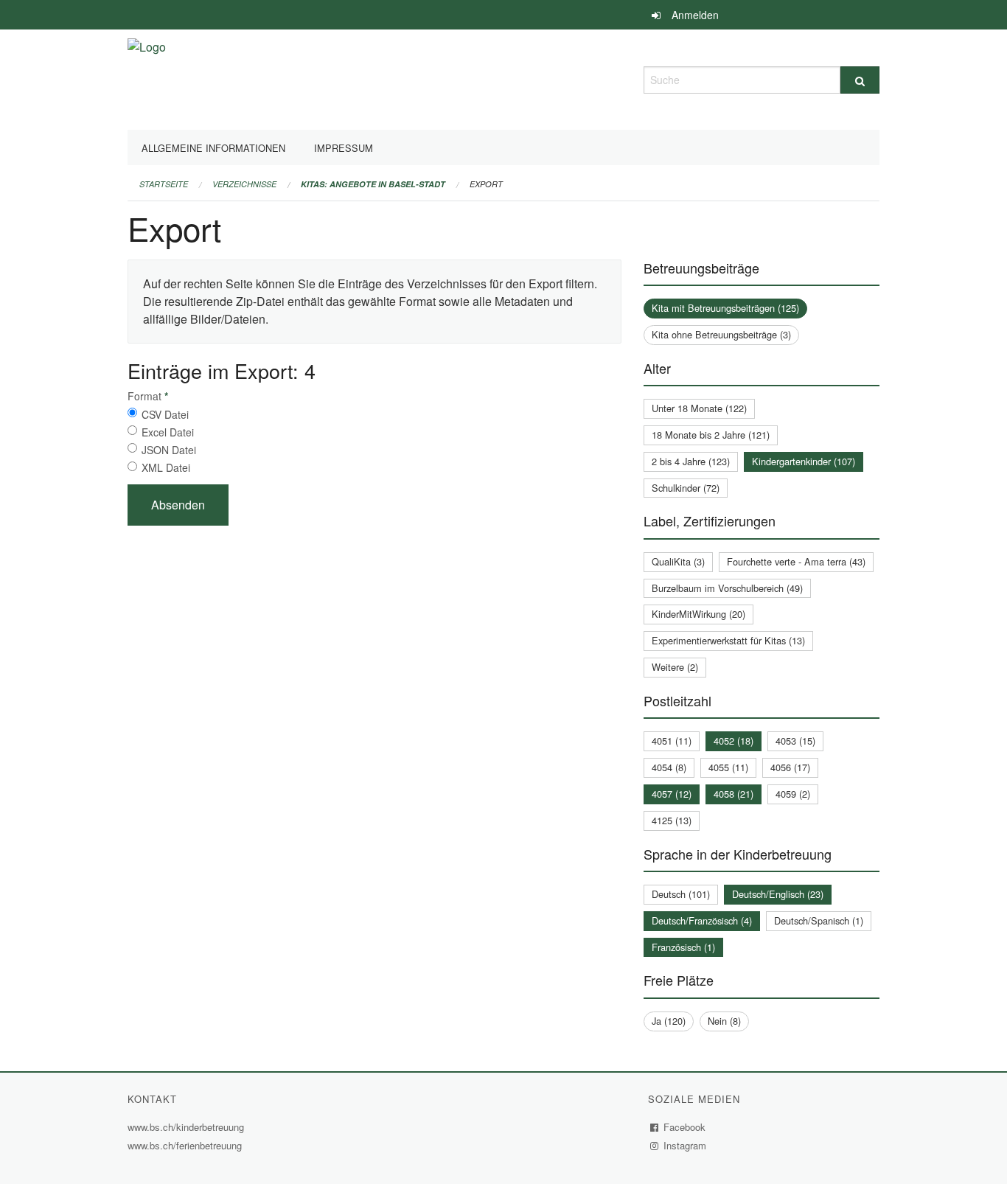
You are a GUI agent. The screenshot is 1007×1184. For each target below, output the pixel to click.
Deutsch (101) (681, 894)
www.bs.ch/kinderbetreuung (188, 1127)
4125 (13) (671, 820)
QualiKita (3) (678, 561)
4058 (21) (733, 794)
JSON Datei (169, 449)
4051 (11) (671, 741)
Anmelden (695, 14)
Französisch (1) (683, 947)
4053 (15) (795, 741)
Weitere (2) (675, 667)
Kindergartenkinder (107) (803, 461)
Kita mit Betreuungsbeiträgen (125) (725, 308)
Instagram (685, 1145)
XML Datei (166, 467)
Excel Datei (168, 432)
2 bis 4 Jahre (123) (691, 461)
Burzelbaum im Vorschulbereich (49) (727, 588)
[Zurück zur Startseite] (147, 77)
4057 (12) (671, 794)
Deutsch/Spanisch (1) (818, 920)
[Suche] (859, 80)
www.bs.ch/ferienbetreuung (186, 1145)
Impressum (343, 148)
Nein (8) (724, 1021)
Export (486, 183)
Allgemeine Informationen (213, 148)
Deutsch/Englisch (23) (777, 894)
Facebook (685, 1127)
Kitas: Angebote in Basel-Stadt (373, 183)
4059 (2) (793, 794)
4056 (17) (790, 767)
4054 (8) (669, 767)
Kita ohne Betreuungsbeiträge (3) (721, 334)
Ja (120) (669, 1021)
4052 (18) (733, 741)
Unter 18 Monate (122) (699, 408)
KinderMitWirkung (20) (698, 614)
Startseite (163, 183)
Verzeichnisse (244, 183)
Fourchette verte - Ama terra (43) (796, 561)
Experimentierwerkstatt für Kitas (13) (728, 640)
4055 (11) (728, 767)
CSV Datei (165, 414)
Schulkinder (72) (685, 488)
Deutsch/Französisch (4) (702, 920)
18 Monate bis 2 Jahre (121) (711, 435)
